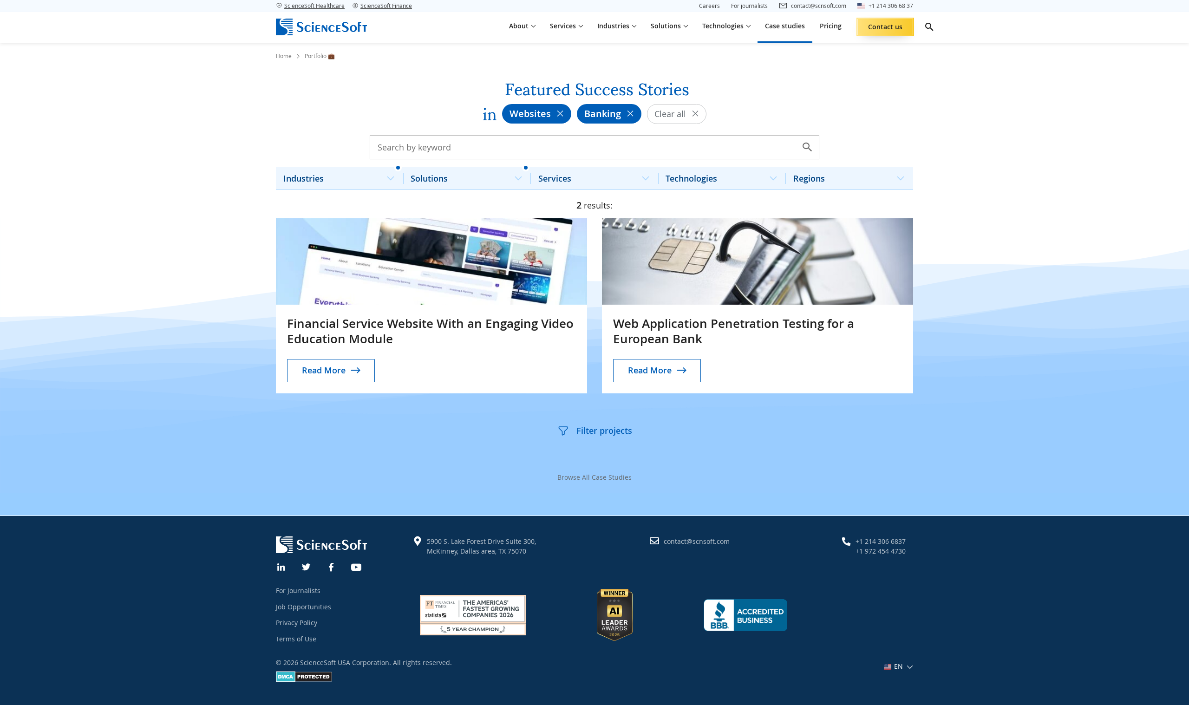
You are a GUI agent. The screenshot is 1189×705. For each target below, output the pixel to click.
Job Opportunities (303, 606)
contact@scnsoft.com (697, 541)
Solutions (429, 178)
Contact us (885, 26)
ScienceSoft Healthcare (314, 5)
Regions (809, 178)
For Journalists (298, 590)
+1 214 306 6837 (881, 541)
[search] (929, 27)
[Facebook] (331, 566)
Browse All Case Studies (594, 477)
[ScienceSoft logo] (321, 27)
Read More (324, 370)
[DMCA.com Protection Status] (304, 679)
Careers (709, 5)
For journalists (749, 5)
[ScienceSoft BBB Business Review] (745, 615)
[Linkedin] (281, 566)
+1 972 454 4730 (881, 551)
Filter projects (604, 430)
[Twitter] (306, 566)
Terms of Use (296, 638)
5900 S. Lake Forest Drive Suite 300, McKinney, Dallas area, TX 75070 (481, 546)
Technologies (691, 178)
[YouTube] (356, 566)
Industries (303, 178)
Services (554, 178)
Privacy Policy (296, 622)
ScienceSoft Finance (386, 5)
